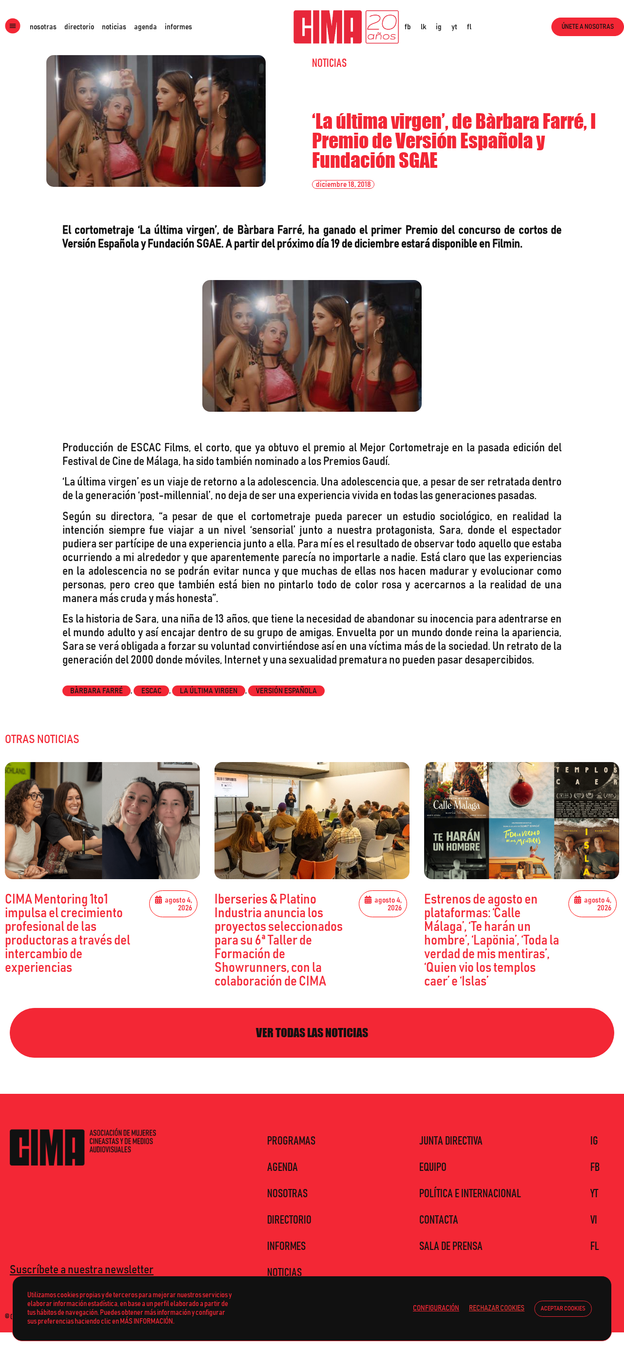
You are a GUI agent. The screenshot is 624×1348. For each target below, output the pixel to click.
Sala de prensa (451, 1246)
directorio (79, 27)
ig (439, 27)
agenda (145, 27)
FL (594, 1246)
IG (594, 1141)
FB (595, 1167)
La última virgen (208, 691)
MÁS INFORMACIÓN (146, 1321)
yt (454, 27)
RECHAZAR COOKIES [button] (497, 1308)
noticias (114, 27)
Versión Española (286, 691)
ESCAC (151, 691)
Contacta (438, 1220)
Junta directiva (451, 1141)
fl (469, 27)
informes (178, 27)
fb (408, 27)
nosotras (43, 27)
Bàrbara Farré (96, 691)
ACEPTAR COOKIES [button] (563, 1309)
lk (423, 27)
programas (291, 1141)
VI (593, 1220)
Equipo (433, 1167)
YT (594, 1194)
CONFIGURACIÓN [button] (436, 1308)
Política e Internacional (470, 1194)
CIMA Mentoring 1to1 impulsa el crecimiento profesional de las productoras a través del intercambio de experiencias (67, 934)
